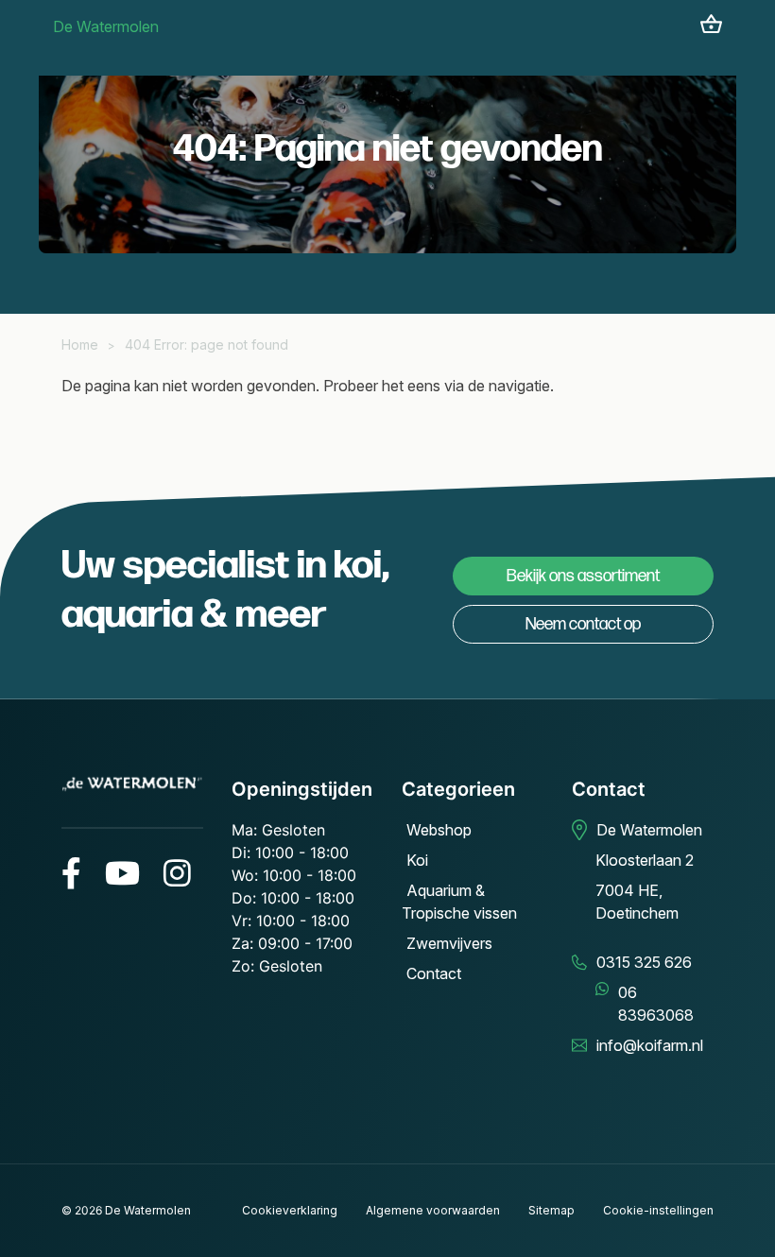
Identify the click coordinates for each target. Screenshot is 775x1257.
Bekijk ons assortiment (583, 576)
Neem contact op (583, 624)
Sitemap (551, 1210)
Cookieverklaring (289, 1210)
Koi (417, 860)
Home (79, 344)
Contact (433, 973)
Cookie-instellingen (658, 1210)
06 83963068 (656, 1004)
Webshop (439, 829)
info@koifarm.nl (649, 1045)
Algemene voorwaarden (433, 1210)
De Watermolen (106, 26)
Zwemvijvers (449, 943)
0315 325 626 (644, 962)
